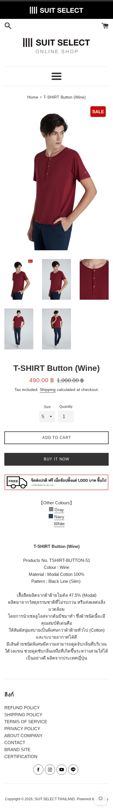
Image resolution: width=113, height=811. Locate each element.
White (59, 523)
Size (47, 407)
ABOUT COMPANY (23, 735)
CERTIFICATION (20, 756)
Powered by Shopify (92, 799)
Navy (59, 516)
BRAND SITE (17, 749)
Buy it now (56, 459)
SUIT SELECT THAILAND (54, 799)
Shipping (48, 389)
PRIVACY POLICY (22, 728)
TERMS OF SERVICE (25, 721)
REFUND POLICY (22, 707)
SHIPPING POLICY (23, 714)
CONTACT (14, 742)
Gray (59, 509)
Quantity (65, 407)
